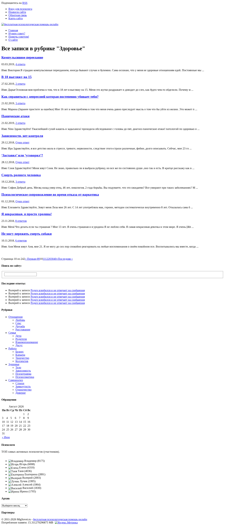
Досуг (19, 345)
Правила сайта (17, 12)
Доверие (20, 392)
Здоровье (13, 364)
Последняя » (65, 258)
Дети (18, 335)
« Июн (6, 437)
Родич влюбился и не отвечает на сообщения (58, 290)
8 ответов (21, 220)
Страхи (19, 383)
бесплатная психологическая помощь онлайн (60, 519)
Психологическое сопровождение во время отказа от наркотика (50, 194)
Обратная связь (17, 15)
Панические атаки (15, 116)
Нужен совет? (16, 33)
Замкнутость (23, 386)
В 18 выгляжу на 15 (16, 77)
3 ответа (20, 103)
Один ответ (22, 142)
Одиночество (23, 389)
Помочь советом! (18, 36)
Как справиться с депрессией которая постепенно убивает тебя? (50, 96)
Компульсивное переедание (22, 57)
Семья (12, 332)
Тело (18, 367)
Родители (21, 339)
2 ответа (20, 83)
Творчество (22, 357)
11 (44, 258)
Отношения (15, 316)
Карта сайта (15, 18)
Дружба (20, 326)
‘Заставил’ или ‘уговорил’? (22, 155)
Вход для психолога (20, 8)
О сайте (13, 39)
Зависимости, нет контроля (22, 136)
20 (49, 258)
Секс (18, 323)
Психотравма (23, 373)
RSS (24, 2)
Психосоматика (24, 376)
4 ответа (20, 64)
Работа (12, 348)
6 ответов (21, 240)
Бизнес (19, 351)
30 (52, 258)
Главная (13, 30)
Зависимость (23, 370)
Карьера (20, 354)
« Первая (30, 258)
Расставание (22, 329)
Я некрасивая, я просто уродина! (26, 214)
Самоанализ (15, 380)
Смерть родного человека (21, 175)
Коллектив (21, 361)
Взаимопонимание (26, 342)
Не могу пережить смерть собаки (26, 234)
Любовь (20, 320)
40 (55, 258)
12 (46, 258)
